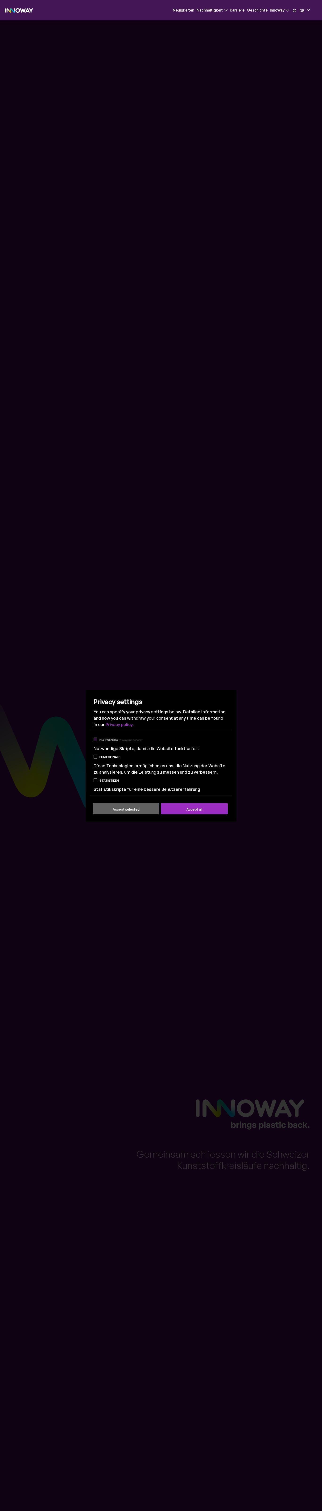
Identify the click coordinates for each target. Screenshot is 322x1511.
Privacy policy (119, 724)
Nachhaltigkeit (210, 10)
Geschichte (257, 10)
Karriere (237, 10)
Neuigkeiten (183, 10)
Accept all (194, 809)
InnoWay (277, 10)
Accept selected (126, 809)
